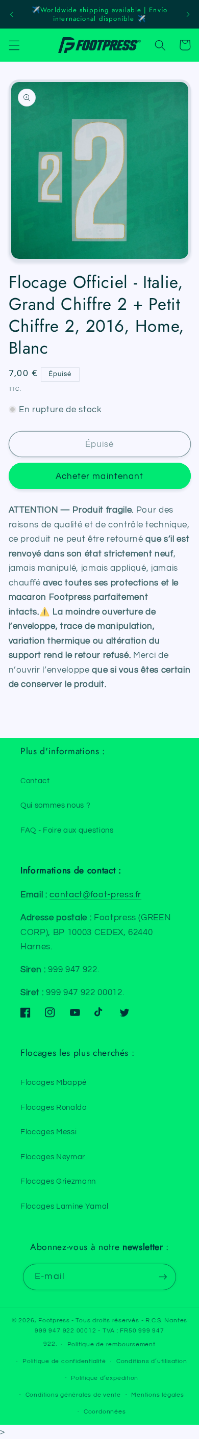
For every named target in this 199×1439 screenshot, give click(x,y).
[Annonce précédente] (11, 14)
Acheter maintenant (100, 476)
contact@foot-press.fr (95, 894)
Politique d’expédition (104, 1378)
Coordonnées (105, 1411)
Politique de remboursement (111, 1344)
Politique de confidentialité (64, 1361)
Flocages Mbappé (53, 1082)
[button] (14, 45)
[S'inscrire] (163, 1277)
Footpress (54, 1320)
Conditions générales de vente (73, 1395)
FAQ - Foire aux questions (67, 830)
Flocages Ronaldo (53, 1107)
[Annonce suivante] (188, 14)
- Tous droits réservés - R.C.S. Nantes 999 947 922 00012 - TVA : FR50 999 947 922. (111, 1332)
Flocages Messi (48, 1132)
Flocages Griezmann (58, 1181)
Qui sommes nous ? (55, 805)
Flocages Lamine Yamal (64, 1206)
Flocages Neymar (52, 1157)
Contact (35, 781)
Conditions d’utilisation (151, 1361)
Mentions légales (157, 1395)
